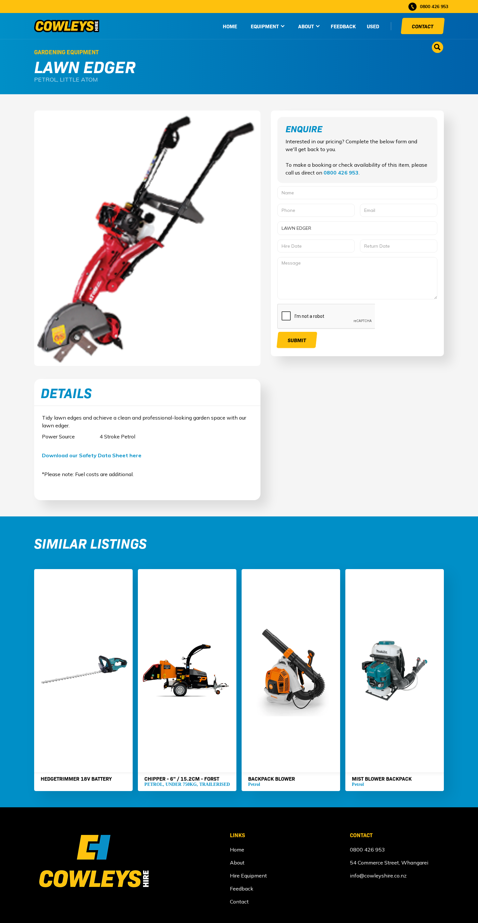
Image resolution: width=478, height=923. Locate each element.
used (373, 26)
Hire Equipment (248, 875)
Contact (423, 26)
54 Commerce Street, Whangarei (389, 862)
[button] (268, 26)
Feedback (343, 26)
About (237, 862)
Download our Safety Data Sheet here (91, 455)
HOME (230, 26)
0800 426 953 (341, 172)
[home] (66, 26)
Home (237, 849)
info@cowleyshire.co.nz (378, 875)
